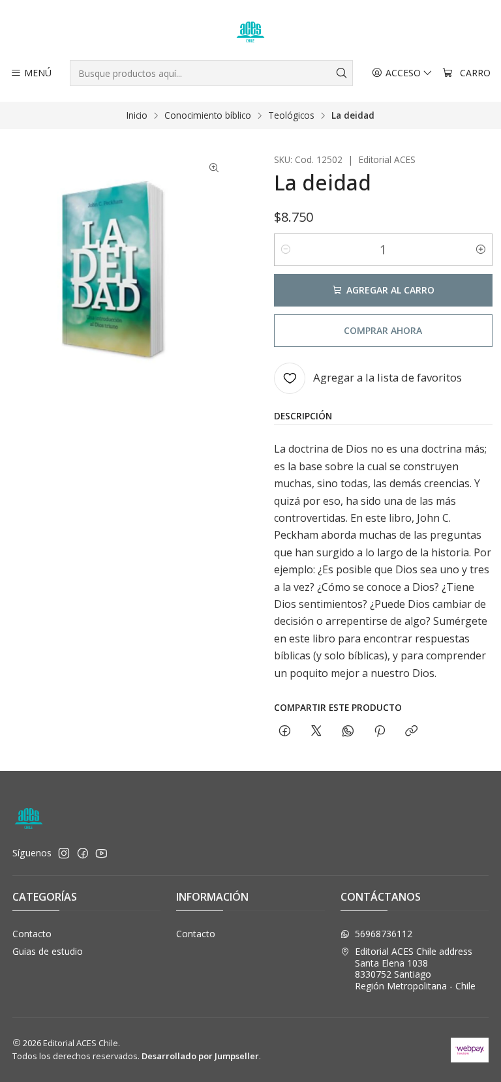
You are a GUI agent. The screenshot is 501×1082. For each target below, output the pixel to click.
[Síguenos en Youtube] (101, 853)
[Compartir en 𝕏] (316, 731)
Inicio (137, 115)
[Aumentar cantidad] (481, 249)
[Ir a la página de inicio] (250, 32)
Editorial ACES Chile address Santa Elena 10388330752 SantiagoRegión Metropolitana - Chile (415, 968)
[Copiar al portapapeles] (411, 731)
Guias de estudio (47, 951)
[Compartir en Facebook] (285, 731)
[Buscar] (342, 73)
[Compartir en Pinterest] (380, 731)
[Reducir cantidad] (286, 249)
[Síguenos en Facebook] (82, 853)
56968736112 (383, 933)
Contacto (32, 933)
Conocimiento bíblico (207, 115)
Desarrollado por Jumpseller (200, 1056)
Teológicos (291, 115)
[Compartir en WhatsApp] (348, 731)
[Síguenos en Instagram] (63, 853)
